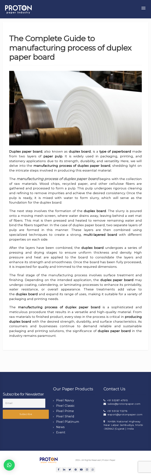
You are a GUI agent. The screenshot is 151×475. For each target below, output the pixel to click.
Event (61, 432)
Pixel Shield (65, 416)
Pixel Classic (65, 405)
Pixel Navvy (65, 400)
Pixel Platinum (67, 421)
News (60, 427)
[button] (9, 465)
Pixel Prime (65, 411)
